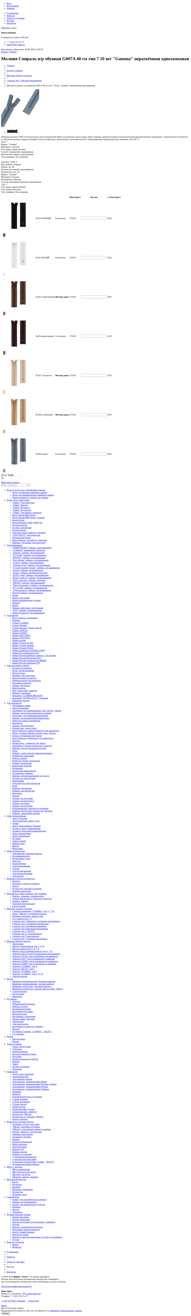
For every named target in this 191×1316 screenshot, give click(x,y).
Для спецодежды (20, 1024)
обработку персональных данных (66, 1310)
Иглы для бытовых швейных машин (29, 492)
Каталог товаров (15, 70)
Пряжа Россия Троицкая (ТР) (26, 663)
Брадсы (15, 1209)
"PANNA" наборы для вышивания (28, 558)
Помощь (11, 8)
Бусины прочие (19, 525)
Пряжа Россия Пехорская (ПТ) (26, 658)
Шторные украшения (22, 1189)
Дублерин (17, 1049)
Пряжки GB (18, 1149)
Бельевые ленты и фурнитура (21, 878)
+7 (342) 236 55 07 (15, 42)
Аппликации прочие (22, 1079)
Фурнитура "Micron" (22, 1114)
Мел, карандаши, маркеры (24, 690)
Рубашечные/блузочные (23, 1004)
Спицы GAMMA (20, 623)
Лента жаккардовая (21, 833)
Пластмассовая (19, 1147)
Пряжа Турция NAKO (22, 648)
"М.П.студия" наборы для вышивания (30, 575)
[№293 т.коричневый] (4, 315)
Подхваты (17, 1184)
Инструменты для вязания (24, 618)
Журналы (16, 1247)
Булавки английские (22, 668)
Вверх (4, 1305)
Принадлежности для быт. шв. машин (30, 497)
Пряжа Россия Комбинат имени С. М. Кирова (34, 655)
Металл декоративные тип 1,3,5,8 (28, 946)
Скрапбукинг (13, 1197)
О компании (12, 13)
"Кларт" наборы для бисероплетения (29, 573)
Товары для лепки (21, 803)
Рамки (15, 605)
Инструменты (19, 688)
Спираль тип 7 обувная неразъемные (24, 80)
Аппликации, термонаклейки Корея (29, 1081)
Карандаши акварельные (24, 771)
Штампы (16, 1207)
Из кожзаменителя (21, 856)
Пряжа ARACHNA (21, 635)
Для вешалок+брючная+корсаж (27, 853)
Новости (11, 15)
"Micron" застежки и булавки (26, 1127)
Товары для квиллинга (23, 801)
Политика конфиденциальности (16, 1286)
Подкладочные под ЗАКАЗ (25, 1059)
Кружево (16, 838)
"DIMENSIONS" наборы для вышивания (31, 548)
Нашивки (16, 1092)
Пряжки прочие (19, 1152)
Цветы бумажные (20, 708)
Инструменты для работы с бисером (29, 540)
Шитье (15, 846)
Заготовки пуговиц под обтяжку (27, 1026)
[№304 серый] (4, 472)
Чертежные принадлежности (26, 1229)
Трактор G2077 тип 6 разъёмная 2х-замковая (33, 959)
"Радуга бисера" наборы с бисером (28, 580)
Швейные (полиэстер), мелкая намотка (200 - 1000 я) (37, 989)
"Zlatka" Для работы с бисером (27, 512)
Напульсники (18, 1039)
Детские (16, 1001)
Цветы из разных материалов (26, 720)
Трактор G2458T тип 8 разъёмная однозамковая (35, 961)
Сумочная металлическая (24, 1157)
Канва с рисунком (21, 598)
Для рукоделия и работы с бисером (29, 532)
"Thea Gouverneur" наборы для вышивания (32, 585)
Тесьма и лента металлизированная (29, 831)
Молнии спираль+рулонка (19, 75)
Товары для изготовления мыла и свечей (31, 713)
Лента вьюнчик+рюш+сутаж (26, 821)
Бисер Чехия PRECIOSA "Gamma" (28, 517)
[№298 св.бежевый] (4, 433)
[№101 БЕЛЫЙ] (4, 276)
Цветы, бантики (20, 1119)
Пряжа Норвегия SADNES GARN (28, 650)
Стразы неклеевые (21, 1102)
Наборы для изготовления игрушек (29, 748)
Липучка (16, 861)
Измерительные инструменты (26, 680)
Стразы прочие (19, 1104)
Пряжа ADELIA (20, 630)
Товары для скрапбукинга (24, 1202)
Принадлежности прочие (24, 678)
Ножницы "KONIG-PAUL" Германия (30, 698)
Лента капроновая (21, 836)
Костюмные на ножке (22, 1011)
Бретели (16, 881)
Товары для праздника (23, 726)
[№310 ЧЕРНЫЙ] (4, 236)
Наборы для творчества (23, 791)
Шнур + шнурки (14, 1167)
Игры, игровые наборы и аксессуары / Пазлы (34, 733)
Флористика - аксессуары (24, 728)
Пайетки (16, 1094)
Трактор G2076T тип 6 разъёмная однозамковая (35, 956)
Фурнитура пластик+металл (20, 1122)
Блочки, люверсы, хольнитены (27, 1132)
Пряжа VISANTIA (21, 638)
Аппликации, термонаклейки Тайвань (30, 1089)
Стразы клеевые (20, 1099)
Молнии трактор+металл (18, 941)
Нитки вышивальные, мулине (26, 600)
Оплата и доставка (15, 18)
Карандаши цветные (22, 766)
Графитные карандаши (23, 756)
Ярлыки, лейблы (20, 901)
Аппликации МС (20, 1076)
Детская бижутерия (21, 537)
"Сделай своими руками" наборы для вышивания (36, 568)
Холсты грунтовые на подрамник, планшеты (33, 1222)
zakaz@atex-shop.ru (16, 44)
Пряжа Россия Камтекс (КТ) (25, 653)
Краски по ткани (20, 1234)
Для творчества (14, 703)
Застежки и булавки (21, 1137)
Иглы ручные (18, 673)
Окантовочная (19, 863)
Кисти (15, 1182)
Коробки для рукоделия (23, 675)
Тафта (15, 1064)
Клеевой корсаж (20, 1051)
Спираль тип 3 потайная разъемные (29, 926)
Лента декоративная (16, 816)
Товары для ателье (21, 685)
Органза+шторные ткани (24, 1054)
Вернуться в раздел (10, 482)
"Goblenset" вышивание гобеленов (28, 550)
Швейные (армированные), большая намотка (33, 981)
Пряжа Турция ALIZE (22, 643)
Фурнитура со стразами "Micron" (28, 1117)
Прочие (16, 1029)
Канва (15, 595)
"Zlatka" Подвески (21, 507)
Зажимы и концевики (22, 1134)
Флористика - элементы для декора (29, 743)
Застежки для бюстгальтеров (26, 883)
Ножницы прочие (20, 700)
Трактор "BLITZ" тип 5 (23, 969)
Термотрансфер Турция (23, 1109)
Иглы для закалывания (23, 670)
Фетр (14, 751)
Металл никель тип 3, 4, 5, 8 (25, 949)
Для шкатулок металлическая (26, 783)
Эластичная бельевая (22, 873)
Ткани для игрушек (21, 1046)
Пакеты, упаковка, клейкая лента (28, 896)
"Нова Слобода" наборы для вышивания (31, 578)
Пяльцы (16, 603)
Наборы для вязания (22, 788)
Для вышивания (14, 545)
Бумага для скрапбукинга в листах (28, 1204)
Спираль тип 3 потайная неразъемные (30, 924)
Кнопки (16, 1139)
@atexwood (33, 1301)
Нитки (10, 979)
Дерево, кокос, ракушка (23, 1019)
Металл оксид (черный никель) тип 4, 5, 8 (32, 951)
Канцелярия (18, 781)
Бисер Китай (18, 520)
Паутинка (17, 1056)
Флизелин (17, 1069)
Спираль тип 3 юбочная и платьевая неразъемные (36, 921)
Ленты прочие (19, 841)
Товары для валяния (21, 763)
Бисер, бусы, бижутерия (18, 500)
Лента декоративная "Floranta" (26, 826)
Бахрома (16, 1187)
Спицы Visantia (19, 625)
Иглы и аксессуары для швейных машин (26, 490)
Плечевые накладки (21, 683)
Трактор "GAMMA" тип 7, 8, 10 (27, 974)
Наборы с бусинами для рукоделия (28, 542)
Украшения (12, 1071)
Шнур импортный (21, 1169)
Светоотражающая (21, 866)
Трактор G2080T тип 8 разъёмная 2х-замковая (34, 964)
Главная (10, 65)
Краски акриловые (21, 1219)
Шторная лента (19, 1194)
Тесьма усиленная (20, 1066)
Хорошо (5, 1313)
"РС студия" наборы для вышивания (29, 588)
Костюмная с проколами (24, 1016)
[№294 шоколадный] (4, 354)
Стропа (15, 868)
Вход (9, 3)
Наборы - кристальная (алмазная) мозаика (32, 753)
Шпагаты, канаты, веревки (25, 1177)
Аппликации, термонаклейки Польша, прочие (34, 1084)
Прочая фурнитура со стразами (27, 1097)
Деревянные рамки (21, 705)
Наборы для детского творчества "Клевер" (32, 811)
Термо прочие (19, 1107)
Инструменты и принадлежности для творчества (35, 731)
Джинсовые (18, 944)
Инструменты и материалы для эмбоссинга (33, 738)
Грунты (15, 1239)
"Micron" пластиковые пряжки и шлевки (31, 1129)
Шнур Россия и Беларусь (24, 1172)
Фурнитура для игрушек (24, 778)
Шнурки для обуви (21, 1174)
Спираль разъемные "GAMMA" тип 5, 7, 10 (33, 911)
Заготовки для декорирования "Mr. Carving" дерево (36, 710)
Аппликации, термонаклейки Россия (30, 1087)
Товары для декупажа (22, 798)
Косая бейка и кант (21, 858)
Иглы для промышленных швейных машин (33, 495)
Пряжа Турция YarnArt (23, 645)
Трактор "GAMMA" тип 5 (24, 971)
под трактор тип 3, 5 (22, 919)
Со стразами (18, 1034)
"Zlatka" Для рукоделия (23, 502)
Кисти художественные (23, 1232)
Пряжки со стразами (22, 1154)
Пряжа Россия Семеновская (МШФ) (29, 660)
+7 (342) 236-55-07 (19, 1296)
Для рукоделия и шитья (18, 665)
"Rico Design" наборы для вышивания (30, 560)
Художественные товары (18, 1214)
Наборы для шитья (21, 693)
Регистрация (13, 6)
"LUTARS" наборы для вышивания (29, 555)
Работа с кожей (19, 758)
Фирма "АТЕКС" (9, 52)
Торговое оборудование (23, 903)
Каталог (10, 20)
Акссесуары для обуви (23, 1074)
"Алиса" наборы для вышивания (27, 563)
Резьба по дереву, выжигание (26, 761)
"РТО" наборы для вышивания (27, 610)
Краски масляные (20, 1217)
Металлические (19, 1014)
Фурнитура (17, 1192)
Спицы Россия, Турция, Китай (27, 628)
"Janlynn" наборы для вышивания (28, 553)
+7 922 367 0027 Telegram (13, 1301)
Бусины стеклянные (21, 527)
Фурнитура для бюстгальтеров (26, 888)
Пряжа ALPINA (20, 633)
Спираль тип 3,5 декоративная (26, 934)
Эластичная (17, 876)
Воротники (17, 848)
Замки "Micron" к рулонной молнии (29, 914)
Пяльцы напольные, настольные (27, 608)
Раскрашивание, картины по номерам (30, 808)
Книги (15, 1244)
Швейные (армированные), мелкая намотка (33, 984)
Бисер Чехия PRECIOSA (24, 515)
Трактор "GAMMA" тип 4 (24, 966)
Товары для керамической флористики (30, 718)
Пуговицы (12, 999)
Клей (14, 786)
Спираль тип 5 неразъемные (25, 936)
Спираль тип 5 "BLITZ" (23, 931)
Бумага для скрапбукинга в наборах (29, 1199)
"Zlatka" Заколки (20, 505)
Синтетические (19, 991)
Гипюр (15, 823)
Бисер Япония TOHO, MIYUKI (27, 522)
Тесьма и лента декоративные (26, 828)
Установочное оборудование (25, 1164)
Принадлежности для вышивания (28, 613)
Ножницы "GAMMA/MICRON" (27, 695)
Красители (17, 723)
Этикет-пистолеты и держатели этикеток (32, 898)
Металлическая (19, 1144)
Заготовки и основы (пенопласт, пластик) (32, 746)
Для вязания (12, 615)
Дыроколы (17, 1212)
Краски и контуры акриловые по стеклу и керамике (37, 1237)
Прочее (15, 796)
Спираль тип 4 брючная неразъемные (30, 929)
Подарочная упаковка (22, 773)
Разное (10, 1036)
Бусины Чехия (19, 530)
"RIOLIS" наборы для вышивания (28, 583)
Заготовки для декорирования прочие (30, 715)
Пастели (16, 741)
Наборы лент (18, 843)
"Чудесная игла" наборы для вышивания (31, 590)
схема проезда (33, 1293)
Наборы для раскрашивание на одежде (30, 776)
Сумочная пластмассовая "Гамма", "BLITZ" (33, 1162)
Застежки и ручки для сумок (25, 1124)
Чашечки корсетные (21, 891)
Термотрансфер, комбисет (24, 1112)
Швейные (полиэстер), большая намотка (31, 986)
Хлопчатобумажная (21, 871)
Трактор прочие (19, 976)
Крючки (16, 620)
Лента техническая (16, 851)
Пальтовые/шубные (21, 1009)
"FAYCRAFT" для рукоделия (26, 535)
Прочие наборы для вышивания (27, 593)
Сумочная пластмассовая (24, 1159)
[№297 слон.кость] (4, 393)
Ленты (15, 886)
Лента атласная (19, 818)
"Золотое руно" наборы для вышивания (31, 565)
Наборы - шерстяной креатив (26, 813)
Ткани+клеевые (14, 1044)
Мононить (17, 996)
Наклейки (17, 793)
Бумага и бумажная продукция (27, 736)
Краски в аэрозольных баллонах (27, 1227)
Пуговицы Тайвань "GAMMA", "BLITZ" (32, 1031)
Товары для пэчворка (22, 806)
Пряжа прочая (19, 640)
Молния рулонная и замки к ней (27, 916)
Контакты (11, 23)
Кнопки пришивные (22, 1142)
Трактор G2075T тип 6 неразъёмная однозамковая (36, 954)
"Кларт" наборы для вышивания (27, 570)
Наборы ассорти (20, 1006)
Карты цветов (19, 906)
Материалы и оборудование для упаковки (27, 893)
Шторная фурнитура (16, 1179)
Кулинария (17, 768)
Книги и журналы (15, 1242)
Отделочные (18, 994)
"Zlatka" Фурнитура (21, 510)
